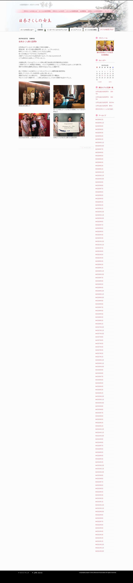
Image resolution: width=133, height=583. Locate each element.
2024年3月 (100, 162)
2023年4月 (100, 198)
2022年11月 (100, 215)
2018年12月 (100, 291)
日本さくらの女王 (58, 11)
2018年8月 (100, 304)
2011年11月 (100, 548)
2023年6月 (100, 192)
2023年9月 (100, 182)
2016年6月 (100, 380)
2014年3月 (100, 459)
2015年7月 (100, 413)
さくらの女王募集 (91, 30)
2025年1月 (100, 139)
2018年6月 (100, 310)
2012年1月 (100, 541)
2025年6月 (100, 126)
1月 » (110, 82)
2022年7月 (100, 225)
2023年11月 (100, 175)
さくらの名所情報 (45, 11)
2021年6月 (100, 251)
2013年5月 (100, 488)
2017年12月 (100, 327)
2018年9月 (100, 300)
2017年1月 (100, 357)
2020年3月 (100, 261)
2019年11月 (100, 271)
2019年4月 (100, 287)
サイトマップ (23, 572)
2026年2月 (100, 119)
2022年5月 (100, 231)
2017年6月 (100, 340)
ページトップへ (87, 147)
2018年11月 (100, 294)
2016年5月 (100, 383)
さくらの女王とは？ (27, 30)
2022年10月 (100, 218)
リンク (107, 11)
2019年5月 (100, 284)
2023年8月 (100, 185)
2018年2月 (100, 320)
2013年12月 (100, 465)
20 (105, 75)
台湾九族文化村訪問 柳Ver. (104, 106)
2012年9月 (100, 515)
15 (110, 73)
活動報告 (40, 30)
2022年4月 (100, 235)
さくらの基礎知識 (72, 11)
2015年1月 (100, 426)
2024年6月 (100, 152)
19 (102, 75)
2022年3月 (100, 238)
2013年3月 (100, 495)
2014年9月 (100, 439)
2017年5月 (100, 343)
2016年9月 (100, 370)
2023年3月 (100, 202)
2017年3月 (100, 350)
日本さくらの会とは (30, 11)
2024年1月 (100, 169)
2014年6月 (100, 449)
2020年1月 (100, 267)
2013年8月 (100, 478)
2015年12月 (100, 396)
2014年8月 (100, 442)
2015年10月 (100, 403)
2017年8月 (100, 337)
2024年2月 (100, 165)
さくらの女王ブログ (106, 29)
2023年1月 (100, 208)
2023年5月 (100, 195)
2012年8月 (100, 518)
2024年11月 (100, 142)
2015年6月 (100, 416)
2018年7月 (100, 307)
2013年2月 (100, 498)
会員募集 (83, 11)
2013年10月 (100, 472)
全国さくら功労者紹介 (95, 11)
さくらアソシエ (76, 30)
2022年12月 (100, 212)
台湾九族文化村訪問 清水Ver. (105, 102)
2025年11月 (100, 123)
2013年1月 (100, 501)
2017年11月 (100, 330)
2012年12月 (100, 505)
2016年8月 (100, 373)
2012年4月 (100, 531)
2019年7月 (100, 277)
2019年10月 (100, 274)
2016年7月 (100, 376)
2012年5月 (100, 528)
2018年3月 (100, 317)
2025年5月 (100, 129)
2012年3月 (100, 534)
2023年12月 (100, 172)
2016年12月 (100, 360)
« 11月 (100, 82)
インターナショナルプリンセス (57, 30)
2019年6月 (100, 281)
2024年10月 (100, 146)
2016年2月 (100, 389)
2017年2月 (100, 353)
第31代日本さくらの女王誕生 (104, 109)
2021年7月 (100, 248)
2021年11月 (100, 244)
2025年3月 (100, 132)
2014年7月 (100, 445)
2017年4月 (100, 347)
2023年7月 (100, 188)
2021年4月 (100, 258)
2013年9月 (100, 475)
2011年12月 (100, 544)
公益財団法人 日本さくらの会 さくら (36, 4)
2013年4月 (100, 492)
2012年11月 (100, 508)
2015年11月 (100, 399)
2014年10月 (100, 436)
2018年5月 (100, 314)
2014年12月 (100, 429)
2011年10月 (100, 551)
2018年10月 (100, 297)
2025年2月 (100, 136)
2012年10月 (100, 511)
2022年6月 (100, 228)
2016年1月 (100, 393)
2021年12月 (100, 241)
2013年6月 (100, 485)
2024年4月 (100, 159)
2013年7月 (100, 482)
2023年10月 (100, 179)
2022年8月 (100, 221)
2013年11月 (100, 469)
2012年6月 (100, 525)
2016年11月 (100, 363)
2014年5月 (100, 452)
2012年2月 (100, 538)
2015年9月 (100, 406)
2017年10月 (100, 333)
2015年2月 (100, 422)
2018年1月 (100, 324)
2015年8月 (100, 409)
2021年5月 (100, 254)
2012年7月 (100, 521)
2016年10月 (100, 366)
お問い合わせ (36, 572)
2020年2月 (100, 264)
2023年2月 (100, 205)
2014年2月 (100, 462)
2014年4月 (100, 455)
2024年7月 (100, 149)
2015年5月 (100, 419)
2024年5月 (100, 155)
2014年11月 (100, 432)
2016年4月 (100, 386)
